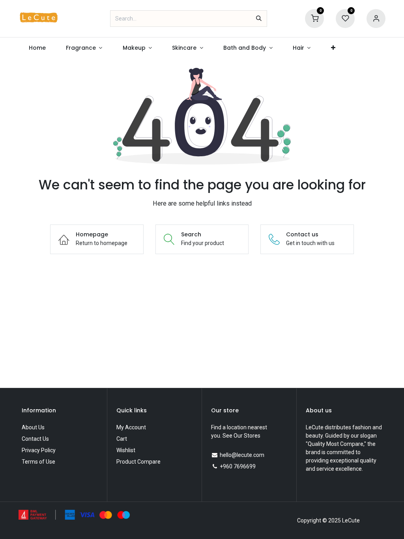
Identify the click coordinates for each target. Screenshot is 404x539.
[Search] (259, 18)
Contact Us (35, 439)
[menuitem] (37, 47)
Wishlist (125, 450)
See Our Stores (241, 435)
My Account (131, 427)
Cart (121, 439)
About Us (33, 427)
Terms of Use (38, 462)
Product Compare (138, 462)
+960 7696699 (238, 466)
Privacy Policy (39, 450)
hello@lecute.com (242, 455)
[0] (314, 18)
